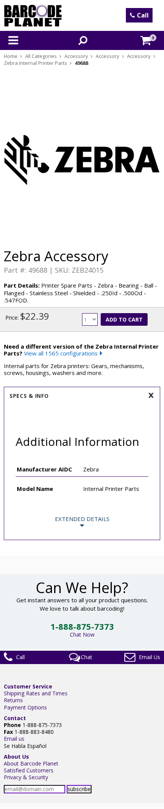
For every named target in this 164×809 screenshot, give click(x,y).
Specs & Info (29, 395)
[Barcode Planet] (33, 15)
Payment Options (25, 707)
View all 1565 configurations (61, 353)
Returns (13, 700)
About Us (16, 756)
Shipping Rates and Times (36, 693)
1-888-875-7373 (82, 626)
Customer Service (28, 686)
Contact (15, 718)
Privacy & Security (26, 777)
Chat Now (82, 634)
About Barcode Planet (31, 763)
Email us (14, 738)
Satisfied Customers (28, 770)
